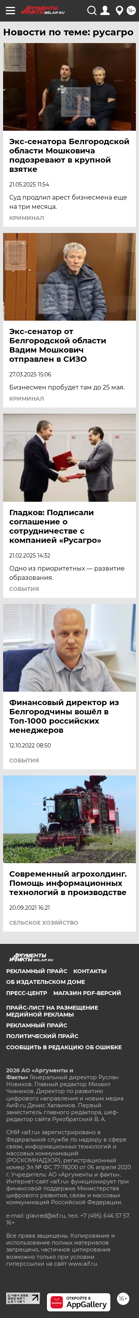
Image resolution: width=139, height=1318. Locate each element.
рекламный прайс (36, 1025)
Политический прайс (42, 1036)
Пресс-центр (26, 993)
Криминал (26, 218)
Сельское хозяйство (43, 922)
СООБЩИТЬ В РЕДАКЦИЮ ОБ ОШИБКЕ (64, 1047)
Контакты (90, 971)
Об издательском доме (45, 982)
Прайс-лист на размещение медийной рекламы (52, 1011)
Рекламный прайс (36, 971)
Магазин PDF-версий (87, 993)
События (24, 589)
